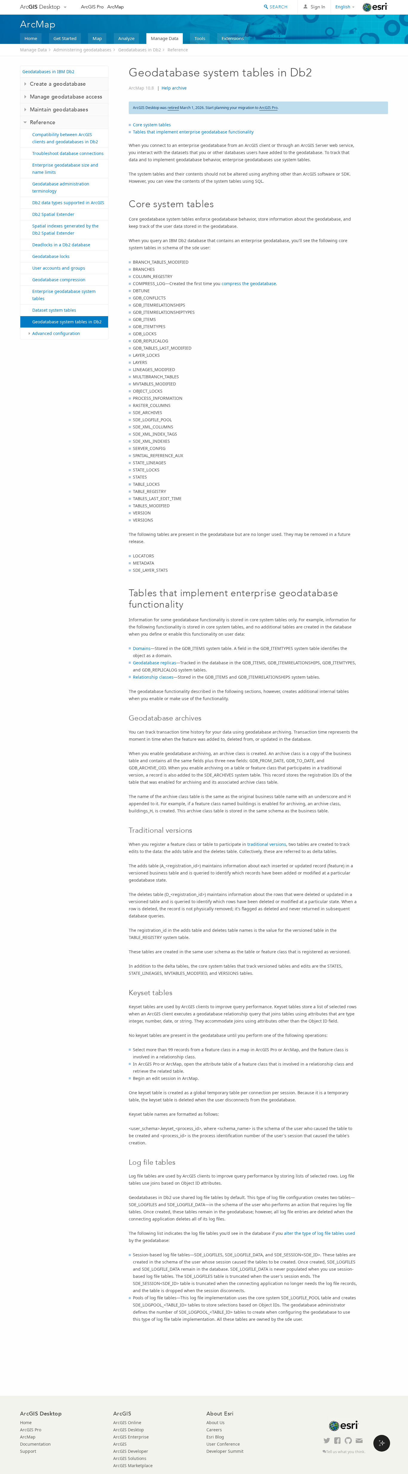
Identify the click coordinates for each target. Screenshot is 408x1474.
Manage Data (164, 38)
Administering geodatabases (82, 50)
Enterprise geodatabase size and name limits (65, 168)
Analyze (126, 38)
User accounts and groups (58, 268)
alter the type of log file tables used (319, 1233)
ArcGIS (120, 1444)
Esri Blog (215, 1437)
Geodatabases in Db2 (139, 50)
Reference (178, 50)
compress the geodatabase (249, 283)
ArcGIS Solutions (129, 1458)
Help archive (174, 88)
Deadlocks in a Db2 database (61, 245)
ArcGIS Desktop (128, 1429)
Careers (214, 1429)
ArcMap (115, 7)
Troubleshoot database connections (68, 153)
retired (173, 107)
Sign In (318, 7)
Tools (199, 38)
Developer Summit (224, 1451)
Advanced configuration (56, 333)
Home (30, 38)
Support (28, 1451)
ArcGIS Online (127, 1422)
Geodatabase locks (51, 256)
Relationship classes (153, 677)
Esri (375, 7)
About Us (215, 1422)
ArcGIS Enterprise (131, 1437)
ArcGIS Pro (92, 7)
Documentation (35, 1444)
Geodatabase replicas (154, 662)
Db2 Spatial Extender (53, 214)
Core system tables (152, 124)
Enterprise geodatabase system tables (64, 294)
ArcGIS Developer (130, 1451)
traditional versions (266, 844)
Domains (142, 648)
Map (97, 38)
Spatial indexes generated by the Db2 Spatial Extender (65, 229)
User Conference (223, 1444)
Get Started (64, 38)
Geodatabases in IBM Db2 (48, 71)
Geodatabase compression (58, 279)
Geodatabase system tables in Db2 (67, 322)
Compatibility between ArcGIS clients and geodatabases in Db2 (65, 138)
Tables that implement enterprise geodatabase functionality (193, 132)
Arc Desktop (40, 6)
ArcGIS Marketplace (133, 1465)
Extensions (233, 38)
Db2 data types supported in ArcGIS (68, 202)
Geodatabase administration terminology (60, 187)
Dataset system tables (54, 310)
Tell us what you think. (345, 1451)
